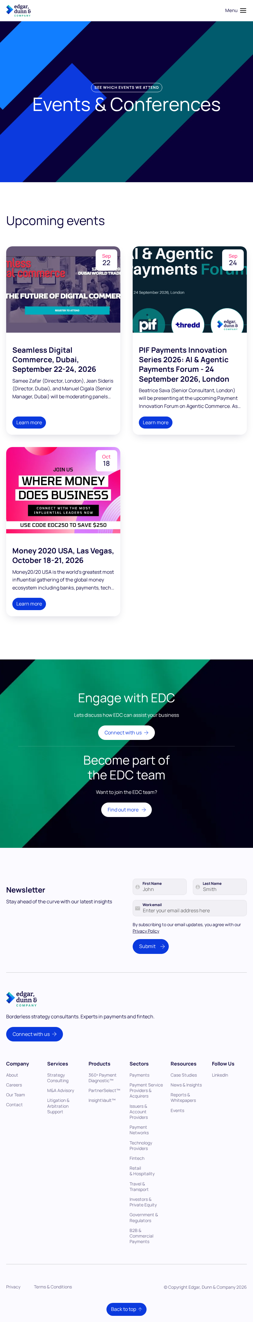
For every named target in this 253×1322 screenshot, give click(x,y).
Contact (14, 1104)
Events (177, 1110)
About (12, 1075)
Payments (139, 1075)
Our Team (15, 1095)
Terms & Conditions (53, 1287)
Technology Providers (141, 1145)
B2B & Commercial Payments (141, 1235)
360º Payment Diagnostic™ (103, 1077)
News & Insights (186, 1085)
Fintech (137, 1158)
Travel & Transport (139, 1186)
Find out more (123, 809)
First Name (152, 883)
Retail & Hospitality (142, 1170)
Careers (14, 1085)
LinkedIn (220, 1075)
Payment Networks (139, 1129)
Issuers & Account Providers (139, 1111)
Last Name (212, 883)
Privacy (13, 1287)
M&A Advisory (60, 1090)
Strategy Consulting (57, 1077)
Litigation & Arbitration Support (58, 1105)
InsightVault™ (102, 1100)
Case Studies (184, 1075)
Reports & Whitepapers (183, 1097)
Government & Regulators (144, 1217)
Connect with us (123, 732)
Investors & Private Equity (143, 1202)
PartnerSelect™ (104, 1090)
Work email (152, 905)
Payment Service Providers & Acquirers (146, 1090)
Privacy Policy (146, 931)
